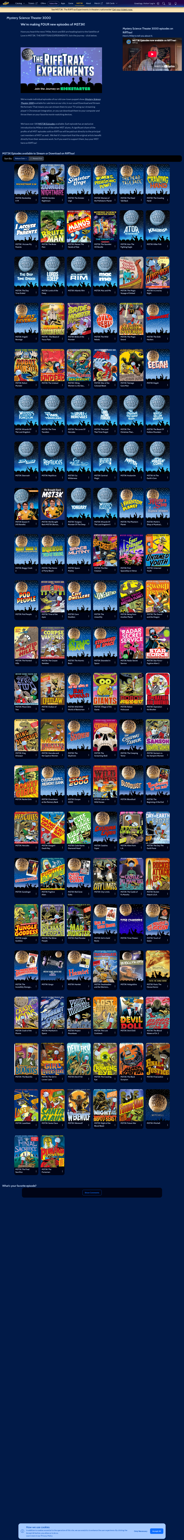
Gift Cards (110, 3)
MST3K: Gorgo (47, 984)
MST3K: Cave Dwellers (73, 615)
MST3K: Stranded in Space (102, 661)
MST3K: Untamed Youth (154, 569)
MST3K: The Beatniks (23, 1077)
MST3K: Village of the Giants (103, 708)
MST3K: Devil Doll (128, 1030)
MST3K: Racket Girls (23, 799)
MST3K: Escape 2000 (74, 800)
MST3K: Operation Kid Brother (154, 708)
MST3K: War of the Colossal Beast (101, 384)
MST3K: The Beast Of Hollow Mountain (155, 430)
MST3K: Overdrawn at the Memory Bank (50, 800)
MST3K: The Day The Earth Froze (155, 846)
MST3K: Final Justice (155, 1077)
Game (70, 3)
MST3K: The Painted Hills (23, 661)
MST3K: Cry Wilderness (72, 476)
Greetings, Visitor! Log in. (144, 3)
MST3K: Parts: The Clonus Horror (154, 985)
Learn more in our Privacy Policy (39, 1536)
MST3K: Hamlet (74, 984)
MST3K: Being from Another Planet (128, 615)
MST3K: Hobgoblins (129, 984)
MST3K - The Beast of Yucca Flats (50, 338)
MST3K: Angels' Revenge (21, 338)
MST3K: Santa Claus (50, 1123)
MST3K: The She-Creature (101, 569)
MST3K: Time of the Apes (50, 615)
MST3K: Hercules (22, 845)
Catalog (18, 3)
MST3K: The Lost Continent (101, 1031)
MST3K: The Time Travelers (49, 430)
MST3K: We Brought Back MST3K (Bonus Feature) (50, 523)
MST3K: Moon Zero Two (23, 708)
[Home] (6, 3)
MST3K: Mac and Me (102, 290)
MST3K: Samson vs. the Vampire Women (155, 754)
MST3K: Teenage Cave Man (127, 384)
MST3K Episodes (46, 124)
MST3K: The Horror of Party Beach (49, 569)
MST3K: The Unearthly (99, 615)
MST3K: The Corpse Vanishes (49, 661)
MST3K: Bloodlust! (128, 799)
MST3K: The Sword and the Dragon (154, 615)
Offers (43, 3)
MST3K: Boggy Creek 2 (23, 569)
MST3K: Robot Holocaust (126, 708)
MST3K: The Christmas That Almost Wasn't (127, 431)
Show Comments (92, 1192)
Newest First (37, 158)
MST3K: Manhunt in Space (49, 1031)
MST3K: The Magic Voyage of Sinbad (128, 291)
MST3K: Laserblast (22, 1123)
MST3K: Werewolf (75, 1123)
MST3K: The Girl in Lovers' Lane (49, 1078)
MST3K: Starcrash (22, 475)
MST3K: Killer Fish (154, 244)
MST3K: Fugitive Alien (48, 893)
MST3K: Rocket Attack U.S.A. (153, 893)
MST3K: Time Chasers (129, 938)
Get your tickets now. (122, 9)
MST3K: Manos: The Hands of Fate (76, 245)
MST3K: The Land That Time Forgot (101, 430)
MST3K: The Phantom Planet (129, 523)
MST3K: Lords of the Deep (50, 291)
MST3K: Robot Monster (21, 384)
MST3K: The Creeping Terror (129, 754)
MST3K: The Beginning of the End (155, 800)
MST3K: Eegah (153, 383)
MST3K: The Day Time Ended (22, 291)
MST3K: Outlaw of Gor (49, 708)
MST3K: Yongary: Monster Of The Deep (76, 523)
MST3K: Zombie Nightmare (48, 199)
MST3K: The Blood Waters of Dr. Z (154, 1031)
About (88, 3)
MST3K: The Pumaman (46, 1170)
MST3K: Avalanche (128, 475)
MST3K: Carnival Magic (101, 476)
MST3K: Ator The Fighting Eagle (127, 245)
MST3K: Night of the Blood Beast (102, 1124)
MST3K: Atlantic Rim (76, 290)
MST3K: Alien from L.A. (128, 846)
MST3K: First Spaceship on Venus (129, 569)
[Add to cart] (35, 167)
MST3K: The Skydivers (73, 754)
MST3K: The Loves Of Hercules (76, 430)
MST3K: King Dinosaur (20, 754)
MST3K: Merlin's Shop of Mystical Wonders (154, 523)
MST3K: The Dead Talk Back (128, 199)
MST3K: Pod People (23, 614)
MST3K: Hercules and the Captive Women (50, 754)
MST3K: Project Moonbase (74, 1031)
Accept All (156, 1531)
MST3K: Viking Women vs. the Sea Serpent (75, 385)
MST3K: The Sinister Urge (76, 199)
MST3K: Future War (128, 1123)
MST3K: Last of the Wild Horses (101, 800)
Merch (97, 3)
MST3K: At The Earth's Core (153, 476)
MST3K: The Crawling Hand (155, 199)
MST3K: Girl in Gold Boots (102, 939)
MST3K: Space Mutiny (74, 569)
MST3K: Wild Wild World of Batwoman (76, 708)
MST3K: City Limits (102, 892)
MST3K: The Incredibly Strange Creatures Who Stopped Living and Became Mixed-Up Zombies (23, 986)
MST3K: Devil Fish (75, 1077)
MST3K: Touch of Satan (153, 939)
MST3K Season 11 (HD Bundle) (22, 523)
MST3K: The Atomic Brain (76, 661)
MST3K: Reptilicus (49, 475)
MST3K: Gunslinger (23, 892)
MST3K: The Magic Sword (128, 338)
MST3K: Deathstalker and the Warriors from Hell (102, 986)
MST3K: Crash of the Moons (23, 1031)
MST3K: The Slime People (49, 939)
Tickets (31, 3)
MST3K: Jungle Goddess (21, 939)
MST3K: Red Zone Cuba (75, 893)
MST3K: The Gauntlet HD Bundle (102, 245)
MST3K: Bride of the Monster (76, 338)
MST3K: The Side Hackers (154, 338)
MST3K (79, 3)
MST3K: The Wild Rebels (101, 338)
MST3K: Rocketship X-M (23, 199)
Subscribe (53, 3)
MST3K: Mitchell (153, 1123)
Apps (63, 3)
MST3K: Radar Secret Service (129, 661)
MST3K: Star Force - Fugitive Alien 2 (155, 661)
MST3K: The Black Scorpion (128, 1078)
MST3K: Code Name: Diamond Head (76, 846)
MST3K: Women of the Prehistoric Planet (103, 199)
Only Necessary (140, 1531)
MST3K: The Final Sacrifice (22, 1170)
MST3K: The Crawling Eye (102, 1078)
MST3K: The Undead (50, 383)
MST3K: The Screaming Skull (100, 754)
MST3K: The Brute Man (49, 245)
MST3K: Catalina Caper (101, 846)
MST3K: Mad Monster (76, 938)
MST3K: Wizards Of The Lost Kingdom (23, 430)
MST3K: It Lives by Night (154, 291)
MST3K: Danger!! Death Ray (48, 846)
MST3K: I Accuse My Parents (23, 245)
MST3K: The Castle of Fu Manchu (129, 893)
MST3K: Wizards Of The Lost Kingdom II (102, 523)
